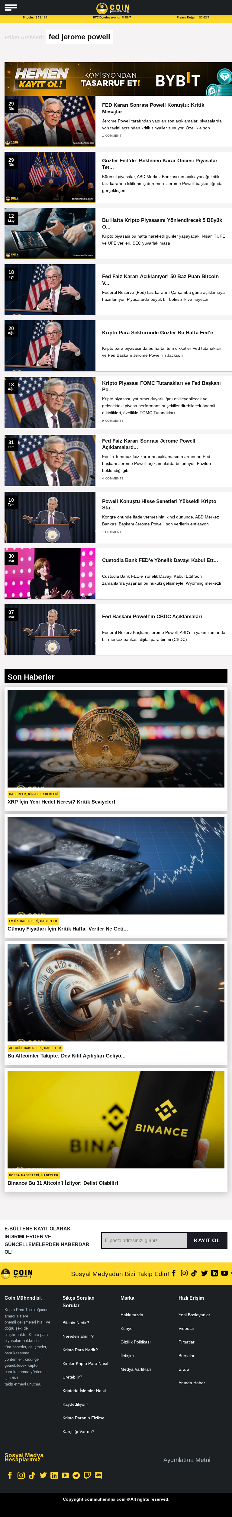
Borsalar (187, 1355)
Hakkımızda (132, 1314)
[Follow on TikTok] (194, 1274)
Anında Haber (192, 1382)
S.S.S (184, 1369)
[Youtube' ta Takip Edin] (224, 1274)
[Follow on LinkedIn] (214, 1274)
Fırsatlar (187, 1342)
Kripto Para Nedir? (80, 1349)
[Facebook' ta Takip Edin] (174, 1274)
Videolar (186, 1328)
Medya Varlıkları (136, 1369)
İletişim (127, 1355)
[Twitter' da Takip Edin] (204, 1274)
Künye (127, 1328)
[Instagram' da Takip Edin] (184, 1274)
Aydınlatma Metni (186, 1460)
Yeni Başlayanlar (194, 1314)
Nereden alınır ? (78, 1336)
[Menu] (11, 7)
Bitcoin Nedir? (76, 1322)
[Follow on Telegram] (76, 1476)
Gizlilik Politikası (136, 1342)
